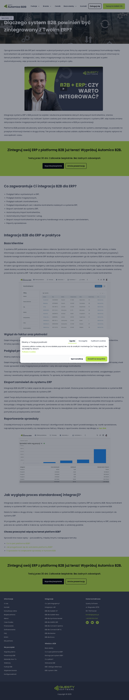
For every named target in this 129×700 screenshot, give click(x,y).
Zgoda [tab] (72, 341)
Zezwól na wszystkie (96, 359)
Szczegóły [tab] (83, 341)
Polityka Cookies (29, 352)
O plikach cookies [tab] (98, 341)
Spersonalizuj (77, 359)
